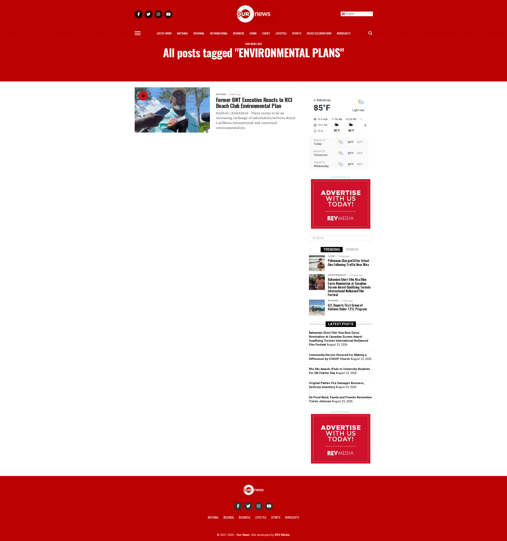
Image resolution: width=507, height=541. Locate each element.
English (349, 13)
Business (238, 33)
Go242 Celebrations (319, 33)
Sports (296, 33)
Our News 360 (253, 44)
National (182, 33)
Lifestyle (281, 33)
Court (266, 33)
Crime (253, 33)
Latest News (164, 33)
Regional (198, 33)
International (219, 33)
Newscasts (343, 33)
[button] (319, 125)
